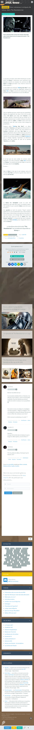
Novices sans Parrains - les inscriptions (14, 643)
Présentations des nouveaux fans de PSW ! (15, 592)
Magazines (16, 557)
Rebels (8, 560)
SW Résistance (16, 563)
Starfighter (7, 563)
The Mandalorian (11, 565)
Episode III (9, 550)
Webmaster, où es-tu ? (10, 597)
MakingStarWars (11, 238)
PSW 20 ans (25, 558)
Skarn (21, 464)
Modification (24, 420)
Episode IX (24, 550)
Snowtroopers (8, 690)
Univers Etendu (22, 565)
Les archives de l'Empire (11, 645)
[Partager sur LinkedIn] (21, 264)
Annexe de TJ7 (8, 636)
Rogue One (14, 560)
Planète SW (18, 558)
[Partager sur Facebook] (9, 264)
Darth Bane (7, 673)
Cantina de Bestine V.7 (10, 638)
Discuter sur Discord (18, 256)
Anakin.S (10, 427)
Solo (22, 562)
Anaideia (17, 466)
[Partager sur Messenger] (12, 264)
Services (16, 562)
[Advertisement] (17, 58)
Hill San (6, 667)
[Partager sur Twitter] (15, 264)
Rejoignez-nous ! (6, 715)
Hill (25, 669)
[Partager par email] (24, 264)
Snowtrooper (18, 690)
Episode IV (16, 550)
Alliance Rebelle (25, 679)
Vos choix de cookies (20, 714)
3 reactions (21, 238)
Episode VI (16, 551)
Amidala (15, 220)
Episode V (9, 551)
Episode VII (24, 551)
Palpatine (22, 684)
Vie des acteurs (17, 567)
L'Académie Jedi (9, 627)
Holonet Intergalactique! (11, 629)
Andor (7, 548)
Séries (10, 562)
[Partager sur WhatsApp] (18, 264)
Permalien (15, 422)
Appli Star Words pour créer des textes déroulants (17, 594)
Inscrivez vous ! (17, 493)
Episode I (18, 548)
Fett (7, 91)
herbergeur (7, 604)
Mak (19, 87)
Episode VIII (9, 553)
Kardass (10, 386)
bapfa (13, 466)
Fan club (25, 553)
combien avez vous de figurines (12, 601)
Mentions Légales (10, 714)
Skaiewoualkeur (7, 466)
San (23, 669)
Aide (14, 727)
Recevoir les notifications (8, 14)
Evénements (17, 553)
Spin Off (27, 562)
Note (19, 727)
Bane (12, 674)
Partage (7, 727)
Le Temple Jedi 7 (9, 625)
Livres (27, 555)
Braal (6, 701)
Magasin (9, 557)
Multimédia (23, 557)
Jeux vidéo (21, 555)
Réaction (10, 422)
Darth (9, 674)
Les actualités (10, 464)
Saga (5, 562)
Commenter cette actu (18, 259)
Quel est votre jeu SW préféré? (12, 610)
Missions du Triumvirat (10, 632)
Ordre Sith (25, 683)
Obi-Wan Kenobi (9, 558)
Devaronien (7, 695)
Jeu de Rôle (13, 555)
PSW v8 (3, 714)
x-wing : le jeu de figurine (11, 608)
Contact (28, 714)
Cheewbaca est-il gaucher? (11, 606)
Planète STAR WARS (13, 2)
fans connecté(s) (13, 580)
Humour (6, 555)
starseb (25, 464)
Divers (12, 548)
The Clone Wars (26, 563)
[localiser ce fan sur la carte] (16, 389)
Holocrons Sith (8, 641)
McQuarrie (28, 136)
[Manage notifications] (31, 718)
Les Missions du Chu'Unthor (11, 634)
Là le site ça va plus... (10, 599)
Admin (29, 420)
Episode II (25, 548)
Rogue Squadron (23, 560)
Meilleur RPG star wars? (10, 613)
